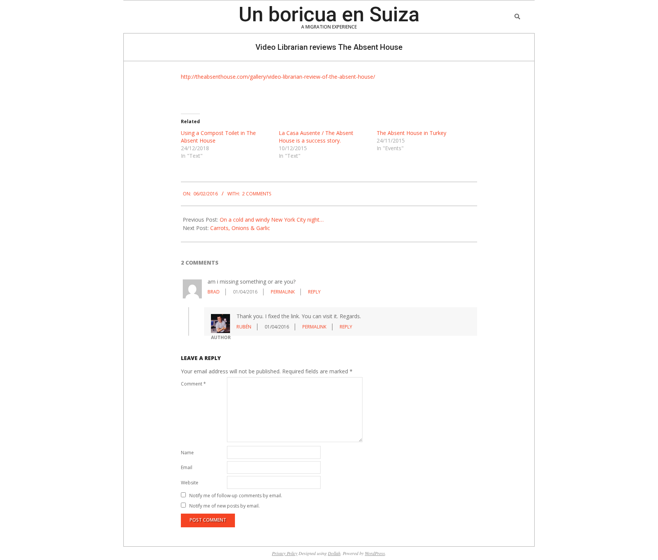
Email (186, 467)
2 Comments (256, 193)
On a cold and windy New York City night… (272, 219)
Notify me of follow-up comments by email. (235, 495)
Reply (314, 292)
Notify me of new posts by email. (224, 505)
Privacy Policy (284, 553)
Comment (193, 384)
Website (189, 482)
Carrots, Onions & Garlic (240, 228)
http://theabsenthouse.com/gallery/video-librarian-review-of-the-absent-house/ (278, 76)
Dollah (334, 553)
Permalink (283, 292)
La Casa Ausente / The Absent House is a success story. (316, 136)
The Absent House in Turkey (411, 132)
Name (187, 452)
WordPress (375, 553)
